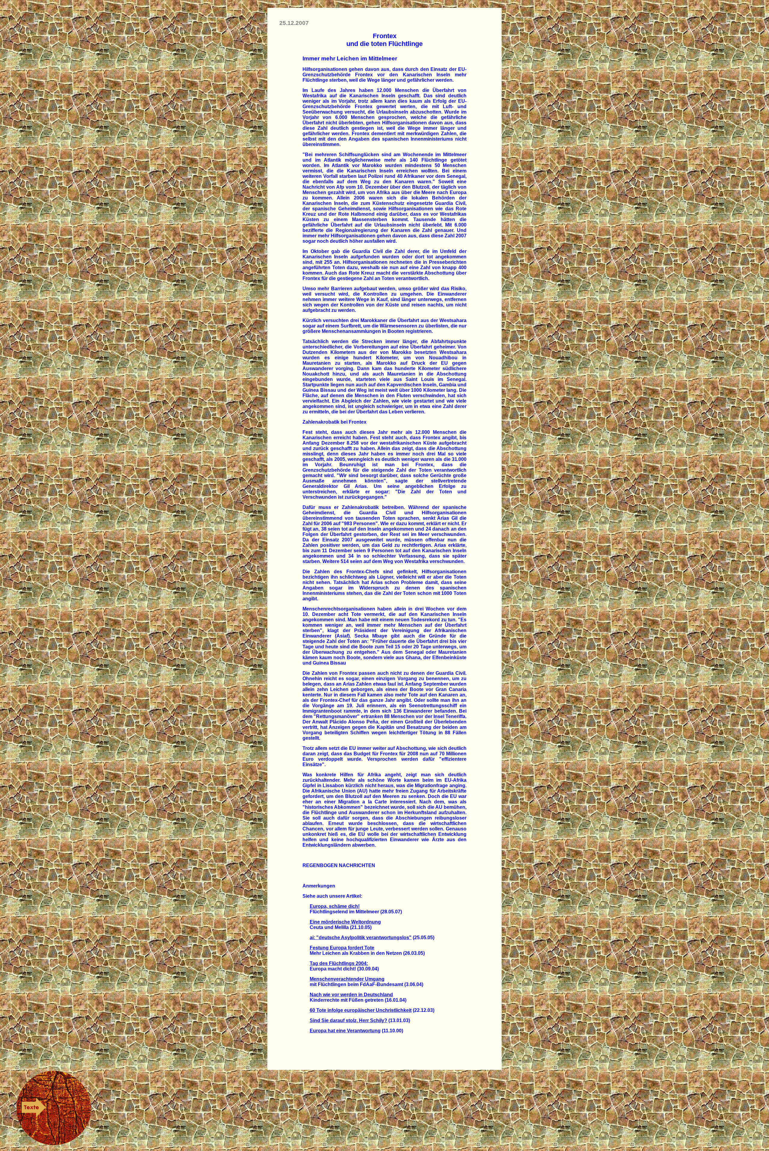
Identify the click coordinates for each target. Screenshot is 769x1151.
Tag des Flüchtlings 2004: (339, 963)
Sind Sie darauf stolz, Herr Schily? (348, 1020)
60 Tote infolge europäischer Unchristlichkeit (361, 1010)
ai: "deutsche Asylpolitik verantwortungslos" (361, 937)
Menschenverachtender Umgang (347, 979)
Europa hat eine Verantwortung (345, 1030)
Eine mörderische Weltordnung (345, 921)
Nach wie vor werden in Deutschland (351, 994)
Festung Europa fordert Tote (342, 947)
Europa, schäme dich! (335, 906)
